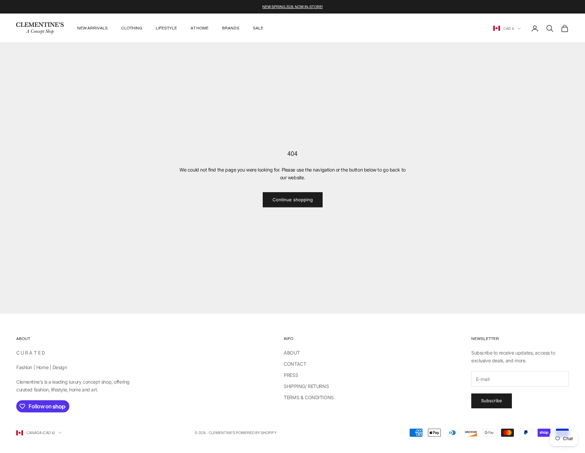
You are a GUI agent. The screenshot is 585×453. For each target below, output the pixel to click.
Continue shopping (293, 199)
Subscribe (491, 400)
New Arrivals (92, 28)
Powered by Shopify (256, 433)
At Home (200, 28)
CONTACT (295, 364)
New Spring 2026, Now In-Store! (292, 7)
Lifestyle (166, 28)
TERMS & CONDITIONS (308, 397)
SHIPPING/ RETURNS (306, 386)
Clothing (131, 28)
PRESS (291, 375)
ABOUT (292, 353)
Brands (230, 28)
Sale (258, 28)
